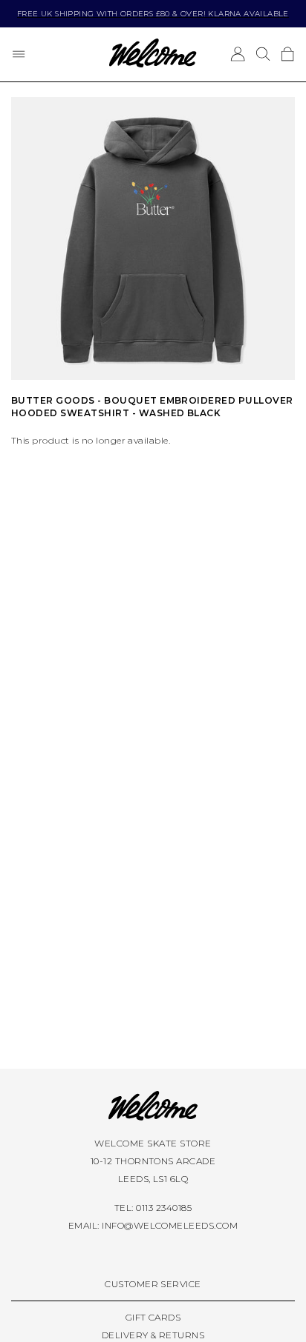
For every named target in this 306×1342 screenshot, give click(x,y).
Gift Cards (153, 1317)
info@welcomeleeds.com (170, 1225)
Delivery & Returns (153, 1335)
